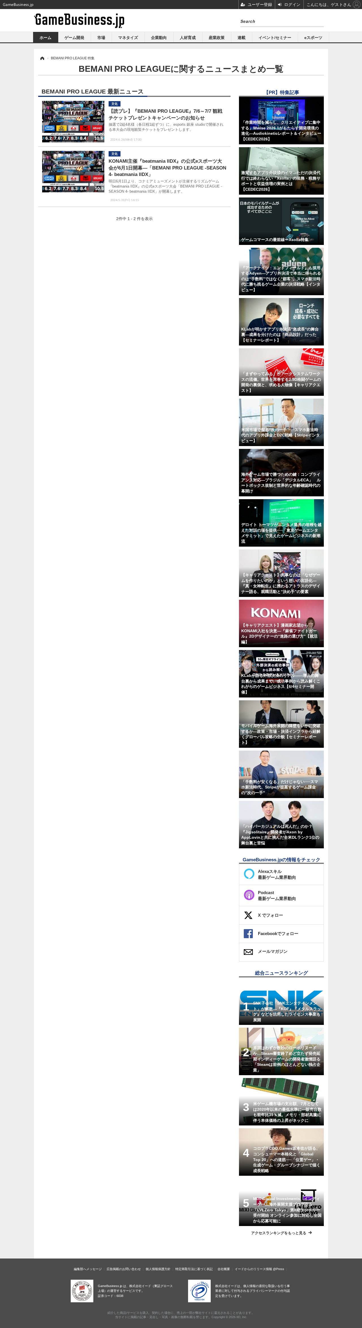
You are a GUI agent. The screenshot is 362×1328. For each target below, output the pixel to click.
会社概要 (223, 1269)
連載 (241, 37)
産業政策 (217, 37)
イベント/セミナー (274, 37)
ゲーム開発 (74, 37)
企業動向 (159, 37)
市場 (101, 37)
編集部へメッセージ (88, 1269)
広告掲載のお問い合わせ (124, 1269)
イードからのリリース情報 (253, 1269)
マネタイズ (128, 37)
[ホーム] (42, 58)
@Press (278, 1269)
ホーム (45, 37)
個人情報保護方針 (158, 1269)
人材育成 (188, 37)
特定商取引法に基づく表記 (194, 1269)
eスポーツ (313, 37)
